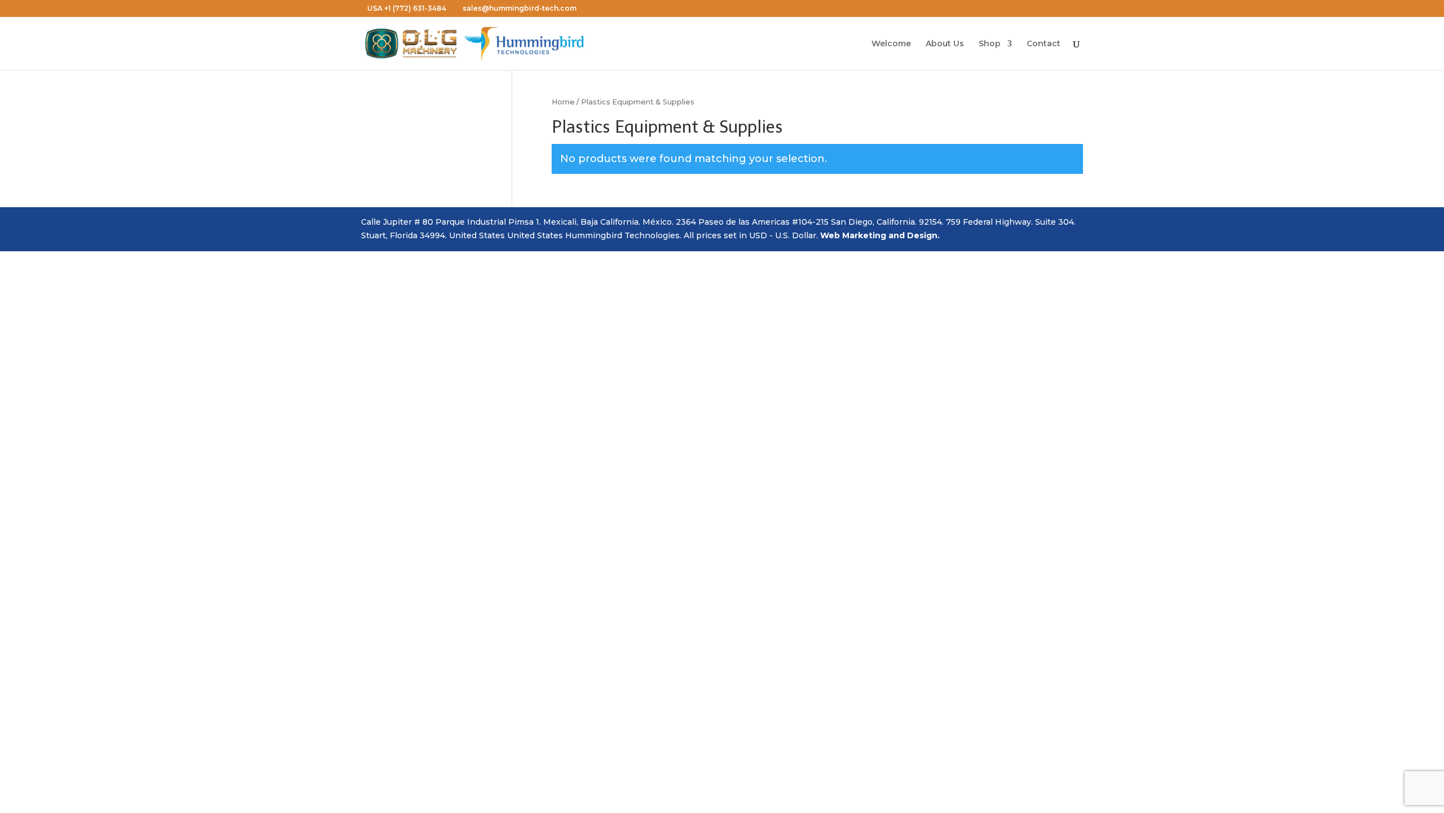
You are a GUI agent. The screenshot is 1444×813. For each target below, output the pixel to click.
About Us (945, 44)
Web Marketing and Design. (880, 235)
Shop (990, 44)
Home (563, 102)
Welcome (891, 44)
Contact (1043, 44)
